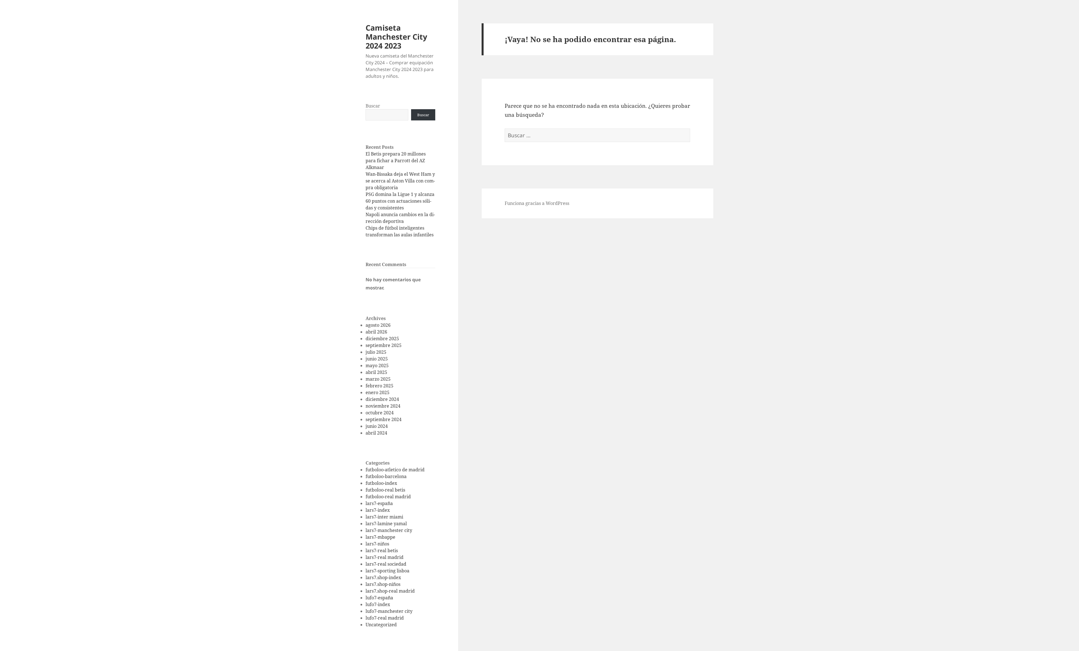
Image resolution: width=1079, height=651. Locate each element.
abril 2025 (376, 372)
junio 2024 (377, 426)
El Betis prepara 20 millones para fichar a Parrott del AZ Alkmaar (396, 160)
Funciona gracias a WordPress (537, 203)
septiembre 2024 (384, 419)
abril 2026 (376, 332)
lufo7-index (378, 604)
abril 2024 (376, 433)
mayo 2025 (377, 365)
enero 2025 (377, 392)
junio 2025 (377, 359)
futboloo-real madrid (388, 497)
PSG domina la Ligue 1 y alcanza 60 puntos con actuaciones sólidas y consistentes (400, 201)
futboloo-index (381, 483)
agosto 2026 (378, 325)
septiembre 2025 (384, 345)
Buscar (373, 106)
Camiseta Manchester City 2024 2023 (396, 36)
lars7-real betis (382, 550)
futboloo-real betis (385, 490)
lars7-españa (379, 503)
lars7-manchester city (389, 530)
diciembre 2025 (382, 338)
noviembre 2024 (383, 406)
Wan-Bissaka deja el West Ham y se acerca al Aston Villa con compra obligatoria (400, 181)
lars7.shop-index (383, 577)
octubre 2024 (380, 413)
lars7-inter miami (384, 517)
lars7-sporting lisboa (387, 571)
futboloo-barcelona (386, 476)
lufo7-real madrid (385, 618)
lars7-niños (377, 544)
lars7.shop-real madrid (390, 591)
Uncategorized (381, 625)
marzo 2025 (378, 379)
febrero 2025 (379, 386)
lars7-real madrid (385, 557)
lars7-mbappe (380, 537)
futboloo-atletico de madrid (395, 470)
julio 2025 (376, 352)
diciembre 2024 (382, 399)
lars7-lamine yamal (386, 523)
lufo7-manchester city (389, 611)
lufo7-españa (379, 598)
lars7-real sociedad (386, 564)
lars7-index (378, 510)
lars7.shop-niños (383, 584)
